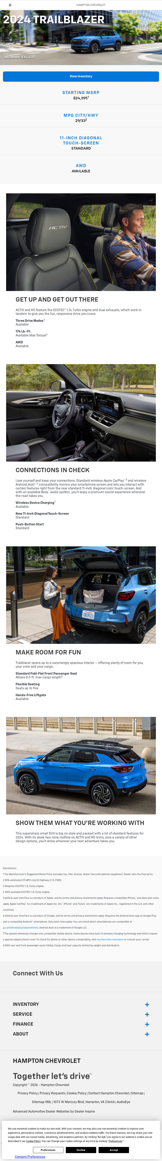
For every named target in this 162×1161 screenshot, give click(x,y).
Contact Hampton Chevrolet (108, 1093)
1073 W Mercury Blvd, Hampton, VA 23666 (84, 1102)
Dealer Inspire (85, 1111)
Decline (81, 1150)
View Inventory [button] (81, 76)
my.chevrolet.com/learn (110, 940)
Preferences (48, 1150)
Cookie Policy (76, 1093)
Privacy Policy (28, 1093)
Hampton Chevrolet (55, 1085)
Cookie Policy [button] (33, 1141)
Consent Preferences (30, 1157)
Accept (114, 1150)
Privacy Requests (52, 1093)
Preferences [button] (115, 1141)
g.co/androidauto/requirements (20, 928)
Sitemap (137, 1093)
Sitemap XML (41, 1102)
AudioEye (123, 1102)
